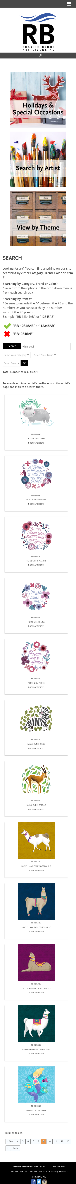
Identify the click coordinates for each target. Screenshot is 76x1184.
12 (62, 1141)
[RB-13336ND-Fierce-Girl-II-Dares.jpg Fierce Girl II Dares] (36, 596)
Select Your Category (15, 355)
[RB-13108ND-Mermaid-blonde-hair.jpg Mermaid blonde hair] (36, 1084)
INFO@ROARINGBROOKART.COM (29, 1166)
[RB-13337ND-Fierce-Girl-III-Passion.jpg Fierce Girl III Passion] (36, 535)
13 (68, 1141)
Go (24, 363)
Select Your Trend (43, 355)
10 (49, 1141)
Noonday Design (36, 871)
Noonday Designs (36, 443)
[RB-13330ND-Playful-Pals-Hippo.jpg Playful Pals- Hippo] (36, 413)
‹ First (10, 1141)
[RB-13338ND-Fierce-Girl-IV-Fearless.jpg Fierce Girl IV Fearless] (36, 474)
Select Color (10, 363)
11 (56, 1141)
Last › (15, 1148)
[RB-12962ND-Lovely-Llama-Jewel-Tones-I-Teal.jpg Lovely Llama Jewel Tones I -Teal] (36, 1023)
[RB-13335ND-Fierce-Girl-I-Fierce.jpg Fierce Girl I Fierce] (36, 657)
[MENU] (69, 4)
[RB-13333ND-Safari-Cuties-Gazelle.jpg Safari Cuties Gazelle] (36, 779)
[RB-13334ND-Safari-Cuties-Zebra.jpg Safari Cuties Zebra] (36, 718)
